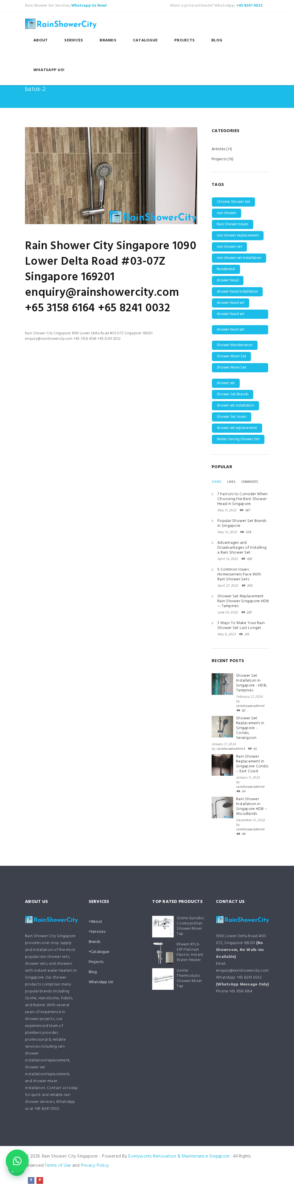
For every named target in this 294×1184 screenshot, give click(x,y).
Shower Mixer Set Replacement (231, 368)
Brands (108, 40)
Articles (218, 149)
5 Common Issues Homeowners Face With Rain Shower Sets (239, 574)
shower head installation (237, 292)
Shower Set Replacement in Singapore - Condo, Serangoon (250, 728)
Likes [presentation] (231, 482)
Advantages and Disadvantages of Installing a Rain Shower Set (241, 547)
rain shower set (229, 247)
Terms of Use (58, 1165)
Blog (216, 40)
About (40, 40)
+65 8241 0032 (249, 5)
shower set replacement (237, 428)
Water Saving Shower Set (238, 439)
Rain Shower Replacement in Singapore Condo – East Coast (252, 764)
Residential (226, 269)
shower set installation (235, 406)
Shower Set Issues (231, 417)
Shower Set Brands (232, 394)
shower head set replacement (230, 330)
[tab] (216, 482)
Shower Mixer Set (231, 356)
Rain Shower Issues (232, 224)
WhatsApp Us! (48, 70)
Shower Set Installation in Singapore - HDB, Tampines (251, 683)
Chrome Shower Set (233, 202)
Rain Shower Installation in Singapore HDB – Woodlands (251, 806)
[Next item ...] (154, 175)
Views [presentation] (216, 482)
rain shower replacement (238, 235)
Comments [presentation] (249, 482)
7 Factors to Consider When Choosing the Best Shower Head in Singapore (242, 499)
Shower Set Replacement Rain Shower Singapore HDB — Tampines (243, 601)
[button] (17, 1160)
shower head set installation (230, 315)
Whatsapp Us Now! (89, 5)
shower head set (230, 303)
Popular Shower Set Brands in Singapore (241, 523)
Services (73, 40)
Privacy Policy (95, 1165)
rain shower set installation (239, 258)
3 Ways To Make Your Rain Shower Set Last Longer (241, 625)
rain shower (226, 213)
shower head (228, 280)
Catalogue (145, 40)
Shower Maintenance (235, 345)
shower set (226, 383)
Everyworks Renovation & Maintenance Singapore (179, 1156)
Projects (184, 40)
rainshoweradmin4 (250, 706)
